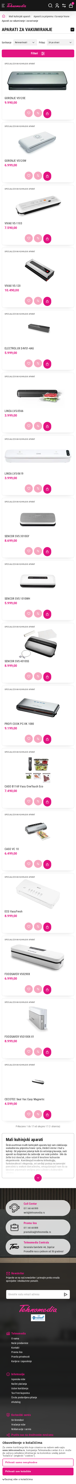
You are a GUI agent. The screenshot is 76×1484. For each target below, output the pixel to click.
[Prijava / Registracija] (57, 5)
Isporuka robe (18, 1379)
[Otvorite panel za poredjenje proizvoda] (64, 5)
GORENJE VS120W (15, 160)
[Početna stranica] (3, 16)
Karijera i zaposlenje (21, 1361)
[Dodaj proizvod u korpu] (47, 113)
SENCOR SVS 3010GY (17, 536)
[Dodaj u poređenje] (38, 113)
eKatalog (16, 1402)
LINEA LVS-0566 (14, 411)
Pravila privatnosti (20, 1356)
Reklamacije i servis (21, 1429)
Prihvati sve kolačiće (18, 1471)
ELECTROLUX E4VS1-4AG (19, 348)
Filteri (34, 53)
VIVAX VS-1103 (13, 223)
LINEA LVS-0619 (14, 473)
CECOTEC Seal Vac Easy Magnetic (24, 1099)
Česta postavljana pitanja (24, 1397)
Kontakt (15, 1347)
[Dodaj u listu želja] (29, 113)
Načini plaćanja (19, 1383)
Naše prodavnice (19, 1343)
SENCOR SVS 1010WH (17, 598)
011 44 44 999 (31, 1208)
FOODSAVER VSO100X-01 (19, 1036)
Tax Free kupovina (20, 1393)
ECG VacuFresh (13, 911)
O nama (15, 1338)
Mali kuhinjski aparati (19, 16)
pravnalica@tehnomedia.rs (37, 1232)
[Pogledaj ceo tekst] (38, 1178)
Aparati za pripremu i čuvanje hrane (51, 16)
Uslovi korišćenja (19, 1388)
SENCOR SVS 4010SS (17, 661)
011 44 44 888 (31, 1227)
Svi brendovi (17, 1420)
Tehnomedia (16, 6)
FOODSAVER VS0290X (17, 974)
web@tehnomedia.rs (34, 1212)
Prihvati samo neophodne (21, 1462)
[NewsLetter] (66, 1294)
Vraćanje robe (18, 1424)
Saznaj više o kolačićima (19, 1479)
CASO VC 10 (12, 849)
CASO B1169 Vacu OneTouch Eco (24, 786)
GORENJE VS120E (15, 98)
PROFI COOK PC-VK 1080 (19, 724)
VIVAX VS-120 (13, 285)
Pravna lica (16, 1352)
